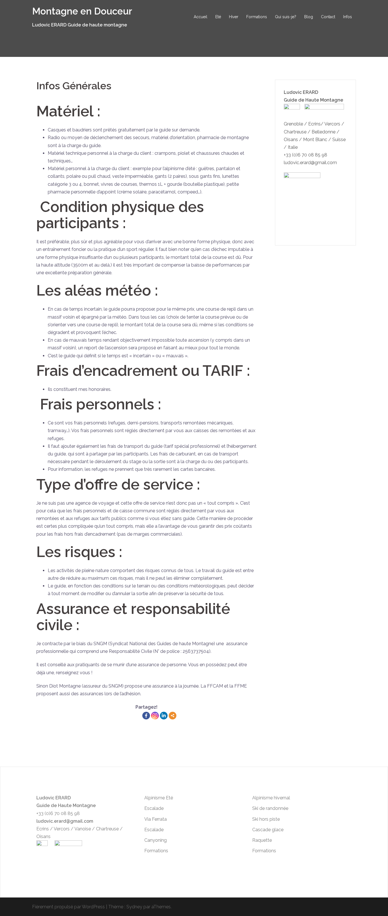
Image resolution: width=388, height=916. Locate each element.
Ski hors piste (266, 819)
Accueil (200, 17)
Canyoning (155, 840)
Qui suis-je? (285, 17)
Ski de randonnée (270, 808)
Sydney (134, 906)
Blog (308, 17)
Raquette (262, 840)
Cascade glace (267, 829)
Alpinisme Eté (158, 798)
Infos (347, 17)
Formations (256, 17)
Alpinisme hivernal (271, 798)
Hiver (233, 17)
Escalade (154, 808)
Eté (218, 17)
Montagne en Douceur (82, 11)
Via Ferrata (155, 819)
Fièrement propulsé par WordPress (68, 906)
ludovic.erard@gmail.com (310, 162)
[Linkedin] (164, 715)
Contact (328, 17)
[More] (172, 715)
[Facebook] (146, 715)
